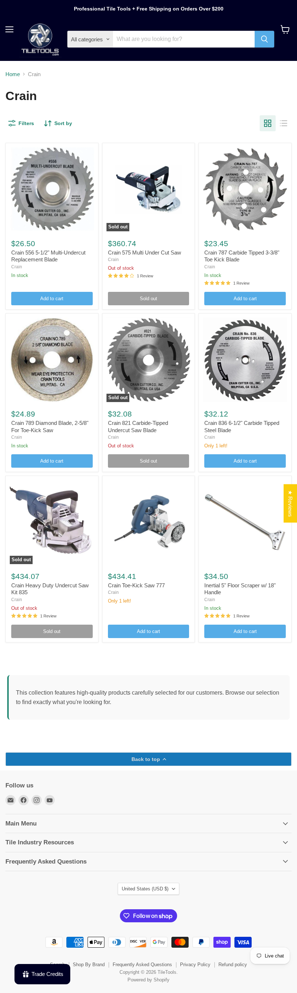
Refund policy (232, 964)
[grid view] (268, 123)
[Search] (264, 39)
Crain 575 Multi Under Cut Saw (144, 252)
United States (145, 888)
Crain (16, 266)
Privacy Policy (195, 964)
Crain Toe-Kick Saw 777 (136, 585)
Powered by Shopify (148, 979)
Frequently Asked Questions (142, 964)
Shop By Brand (89, 964)
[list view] (284, 123)
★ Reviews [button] (290, 503)
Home (12, 74)
